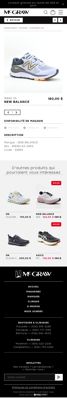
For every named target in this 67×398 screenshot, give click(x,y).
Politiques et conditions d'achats (33, 387)
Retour (15, 20)
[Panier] (53, 12)
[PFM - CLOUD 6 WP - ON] (18, 241)
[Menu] (61, 12)
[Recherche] (46, 12)
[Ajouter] (16, 112)
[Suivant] (60, 20)
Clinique (33, 301)
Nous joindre (33, 311)
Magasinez (10, 28)
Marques (33, 296)
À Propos (33, 306)
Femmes (23, 28)
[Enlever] (8, 112)
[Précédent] (55, 20)
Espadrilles (37, 28)
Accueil (33, 286)
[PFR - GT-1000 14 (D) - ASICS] (48, 241)
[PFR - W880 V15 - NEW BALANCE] (48, 199)
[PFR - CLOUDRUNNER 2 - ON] (18, 199)
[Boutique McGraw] (16, 12)
